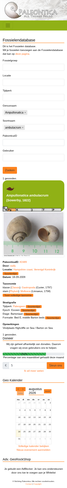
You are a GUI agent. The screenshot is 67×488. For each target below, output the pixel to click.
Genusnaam (10, 105)
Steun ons (55, 365)
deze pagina (22, 53)
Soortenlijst (10, 273)
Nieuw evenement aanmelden (33, 449)
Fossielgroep (10, 60)
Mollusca (26, 291)
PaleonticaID (10, 135)
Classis (15, 287)
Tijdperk (7, 90)
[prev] (18, 389)
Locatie (7, 75)
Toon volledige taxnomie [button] (18, 295)
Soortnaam (9, 120)
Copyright (37, 484)
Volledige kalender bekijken (33, 446)
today (20, 393)
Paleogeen (19, 306)
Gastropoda (29, 287)
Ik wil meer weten (34, 370)
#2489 (23, 261)
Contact (29, 484)
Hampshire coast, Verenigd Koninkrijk (34, 269)
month (47, 391)
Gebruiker (8, 150)
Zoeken (10, 170)
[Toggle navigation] (8, 25)
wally (13, 265)
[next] (23, 389)
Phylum (14, 291)
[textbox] (13, 67)
